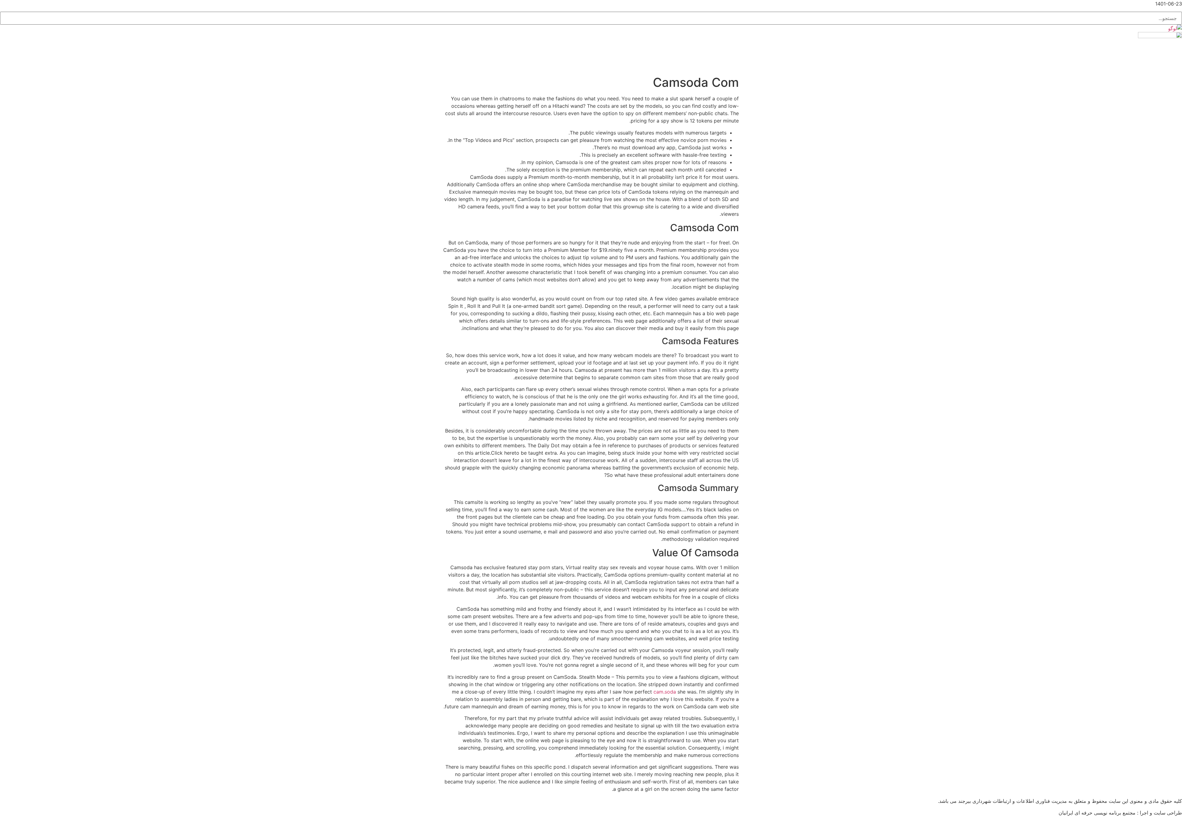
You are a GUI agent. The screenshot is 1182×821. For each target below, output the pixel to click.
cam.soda (664, 692)
